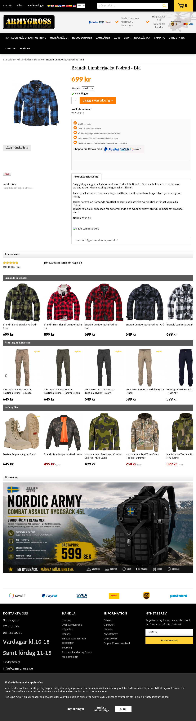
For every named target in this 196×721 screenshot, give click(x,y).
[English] (52, 5)
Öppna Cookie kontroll (117, 643)
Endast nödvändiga (101, 709)
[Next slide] (190, 311)
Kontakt (7, 5)
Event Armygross (72, 625)
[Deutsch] (56, 5)
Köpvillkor (68, 629)
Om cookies (111, 639)
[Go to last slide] (6, 311)
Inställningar (75, 709)
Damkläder (103, 38)
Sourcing (67, 648)
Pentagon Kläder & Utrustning (25, 38)
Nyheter (10, 48)
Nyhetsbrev (111, 634)
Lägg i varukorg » (97, 100)
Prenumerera (169, 640)
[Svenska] (49, 5)
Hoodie (38, 60)
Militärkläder (59, 38)
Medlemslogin (35, 5)
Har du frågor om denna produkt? (96, 240)
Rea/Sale (25, 48)
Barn (117, 38)
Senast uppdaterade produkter (74, 641)
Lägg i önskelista (17, 147)
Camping (159, 38)
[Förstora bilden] (36, 103)
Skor (127, 38)
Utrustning (177, 38)
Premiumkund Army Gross (77, 652)
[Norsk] (63, 5)
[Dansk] (67, 5)
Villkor (20, 5)
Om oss (66, 634)
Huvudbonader (82, 38)
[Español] (70, 5)
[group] (22, 310)
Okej (123, 709)
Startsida (8, 60)
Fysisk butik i (100, 143)
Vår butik (109, 625)
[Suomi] (59, 5)
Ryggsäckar (142, 38)
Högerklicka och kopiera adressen (18, 188)
